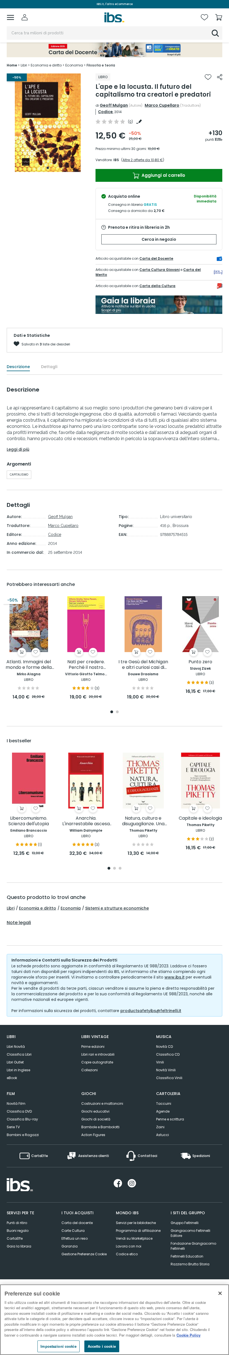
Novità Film (16, 1103)
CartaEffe (15, 1238)
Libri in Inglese (18, 1070)
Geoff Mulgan (114, 105)
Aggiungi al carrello (162, 175)
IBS (116, 160)
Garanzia (69, 1246)
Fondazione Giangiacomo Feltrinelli (193, 1246)
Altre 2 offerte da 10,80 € (143, 160)
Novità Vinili (166, 1070)
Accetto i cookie (102, 1346)
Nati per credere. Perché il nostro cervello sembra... (85, 665)
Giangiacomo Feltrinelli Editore (190, 1233)
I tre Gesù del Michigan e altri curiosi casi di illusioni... (143, 665)
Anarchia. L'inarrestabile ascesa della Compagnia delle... (86, 821)
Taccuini (163, 1103)
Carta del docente (77, 1222)
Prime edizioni (92, 1046)
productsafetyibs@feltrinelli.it (150, 1010)
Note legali (19, 923)
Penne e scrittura (170, 1119)
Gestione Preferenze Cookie (84, 1254)
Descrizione (18, 366)
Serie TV (13, 1127)
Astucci (162, 1134)
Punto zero (200, 662)
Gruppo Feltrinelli (185, 1222)
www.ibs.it (174, 977)
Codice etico (127, 1254)
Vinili (160, 1062)
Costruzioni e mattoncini (102, 1103)
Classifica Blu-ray (22, 1119)
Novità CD (164, 1046)
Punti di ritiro (17, 1222)
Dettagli (49, 366)
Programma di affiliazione (138, 1230)
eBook (12, 1077)
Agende (163, 1111)
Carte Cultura (73, 1230)
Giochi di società (95, 1119)
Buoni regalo (17, 1230)
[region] (114, 1319)
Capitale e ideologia (200, 818)
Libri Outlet (15, 1062)
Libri (11, 908)
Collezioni (89, 1070)
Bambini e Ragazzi (23, 1134)
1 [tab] (48, 168)
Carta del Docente (156, 258)
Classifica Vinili (169, 1077)
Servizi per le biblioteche (136, 1222)
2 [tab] (117, 712)
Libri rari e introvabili (98, 1054)
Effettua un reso (74, 1238)
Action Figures (93, 1134)
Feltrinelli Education (187, 1256)
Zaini (160, 1127)
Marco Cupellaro (162, 105)
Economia (71, 908)
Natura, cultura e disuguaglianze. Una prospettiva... (143, 821)
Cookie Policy (188, 1335)
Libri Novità (16, 1046)
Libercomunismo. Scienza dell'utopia (28, 821)
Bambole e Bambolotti (100, 1127)
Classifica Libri (19, 1054)
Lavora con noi (128, 1246)
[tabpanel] (48, 122)
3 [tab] (120, 869)
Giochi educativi (95, 1111)
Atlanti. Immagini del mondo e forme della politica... (29, 665)
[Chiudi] (220, 1293)
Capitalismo (19, 475)
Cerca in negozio (159, 239)
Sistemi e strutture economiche (117, 908)
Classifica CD (168, 1054)
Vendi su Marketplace (134, 1238)
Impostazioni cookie (58, 1346)
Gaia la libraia (19, 1246)
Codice (105, 111)
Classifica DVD (19, 1111)
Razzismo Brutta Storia (190, 1264)
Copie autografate (97, 1062)
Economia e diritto (37, 908)
